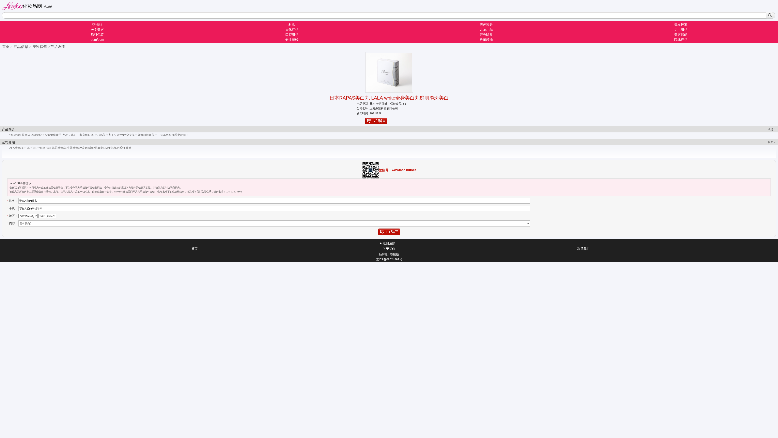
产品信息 (21, 47)
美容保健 (680, 34)
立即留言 (376, 121)
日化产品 (291, 29)
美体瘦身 (486, 24)
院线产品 (680, 39)
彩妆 (292, 24)
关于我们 (389, 248)
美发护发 (680, 24)
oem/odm (97, 39)
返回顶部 (389, 243)
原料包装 (97, 34)
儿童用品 (486, 29)
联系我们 (583, 248)
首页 (5, 47)
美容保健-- (382, 103)
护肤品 (97, 24)
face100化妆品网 (29, 6)
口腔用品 (291, 34)
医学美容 (97, 29)
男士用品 (680, 29)
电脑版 (394, 254)
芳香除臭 (486, 34)
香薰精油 (486, 39)
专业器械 (291, 39)
